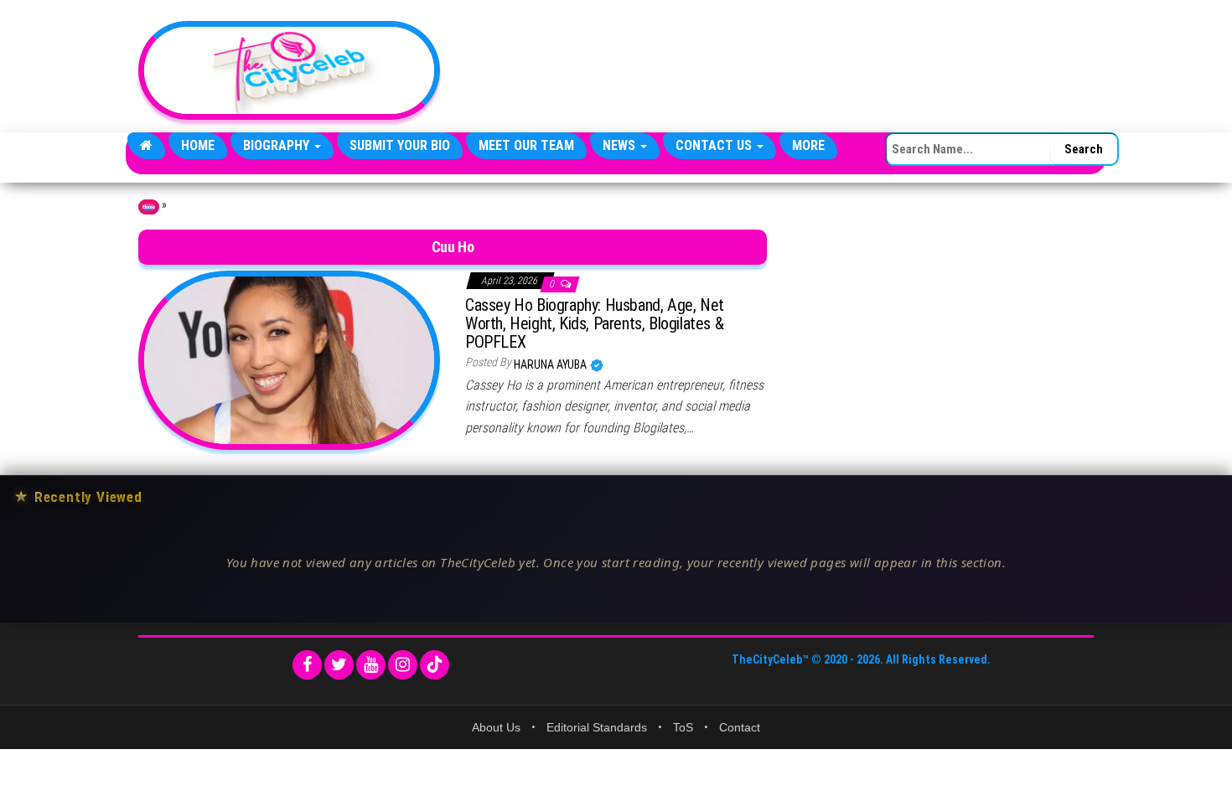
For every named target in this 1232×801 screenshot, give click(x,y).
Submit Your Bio (399, 145)
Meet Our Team (526, 145)
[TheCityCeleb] (146, 145)
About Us (496, 727)
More (808, 145)
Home (198, 145)
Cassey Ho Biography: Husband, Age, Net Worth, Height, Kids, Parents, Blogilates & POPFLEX (594, 323)
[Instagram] (402, 665)
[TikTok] (434, 665)
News (621, 145)
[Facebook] (307, 665)
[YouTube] (371, 665)
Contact (739, 727)
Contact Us (715, 145)
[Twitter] (339, 665)
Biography (278, 145)
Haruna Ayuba (551, 364)
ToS (683, 727)
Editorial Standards (596, 727)
